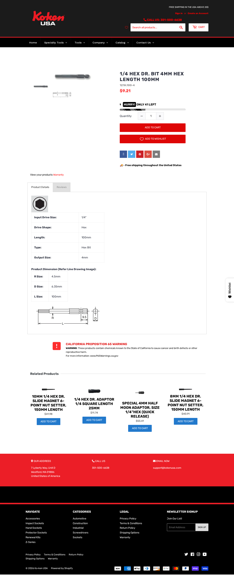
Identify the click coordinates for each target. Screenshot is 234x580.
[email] (156, 154)
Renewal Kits (33, 537)
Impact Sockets (35, 523)
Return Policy (127, 527)
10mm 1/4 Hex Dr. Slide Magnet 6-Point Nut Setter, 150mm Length (48, 403)
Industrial (78, 527)
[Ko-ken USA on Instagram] (198, 554)
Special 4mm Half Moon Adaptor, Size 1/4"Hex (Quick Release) (140, 409)
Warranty (58, 174)
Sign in (179, 13)
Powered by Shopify (62, 568)
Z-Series (30, 542)
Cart (201, 27)
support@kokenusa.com (167, 467)
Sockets (77, 537)
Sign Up (202, 527)
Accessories (33, 518)
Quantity (126, 116)
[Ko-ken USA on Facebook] (192, 554)
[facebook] (123, 154)
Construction (80, 523)
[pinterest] (140, 154)
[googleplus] (148, 154)
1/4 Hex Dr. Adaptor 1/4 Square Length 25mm (94, 403)
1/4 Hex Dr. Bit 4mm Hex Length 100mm (152, 76)
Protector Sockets (36, 532)
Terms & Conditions (131, 523)
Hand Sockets (34, 527)
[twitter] (131, 154)
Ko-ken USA (41, 568)
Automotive (79, 518)
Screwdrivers (80, 532)
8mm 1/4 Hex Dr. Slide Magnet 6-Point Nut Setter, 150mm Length (185, 403)
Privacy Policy (128, 518)
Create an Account (198, 13)
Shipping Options (129, 532)
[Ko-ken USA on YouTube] (205, 554)
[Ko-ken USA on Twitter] (186, 554)
